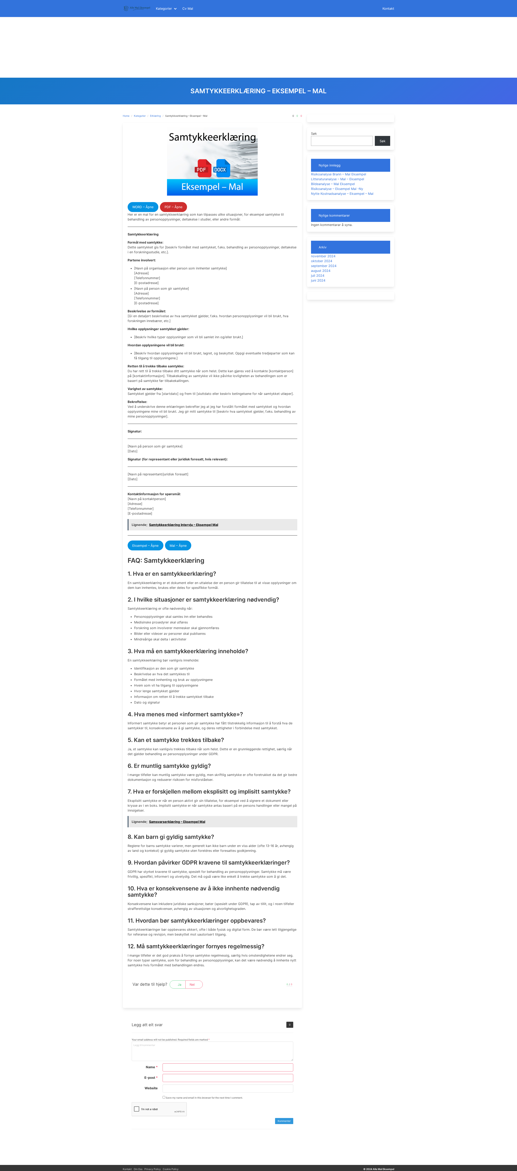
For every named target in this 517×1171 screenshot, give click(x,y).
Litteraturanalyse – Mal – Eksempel (337, 179)
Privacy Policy (152, 1169)
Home (126, 115)
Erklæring (155, 115)
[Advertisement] (258, 47)
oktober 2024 (321, 261)
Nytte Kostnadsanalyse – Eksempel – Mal (342, 194)
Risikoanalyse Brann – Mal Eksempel (338, 174)
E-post (151, 1078)
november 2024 (323, 256)
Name (152, 1067)
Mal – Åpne (178, 546)
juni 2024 (318, 280)
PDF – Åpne (173, 207)
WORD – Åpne (142, 207)
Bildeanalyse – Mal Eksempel (333, 184)
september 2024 (323, 266)
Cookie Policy (171, 1169)
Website (151, 1088)
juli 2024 (317, 275)
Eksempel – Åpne (145, 546)
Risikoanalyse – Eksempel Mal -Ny (337, 189)
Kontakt (127, 1169)
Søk (314, 133)
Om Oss (138, 1169)
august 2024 (320, 271)
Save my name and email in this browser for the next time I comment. (204, 1097)
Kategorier (140, 115)
